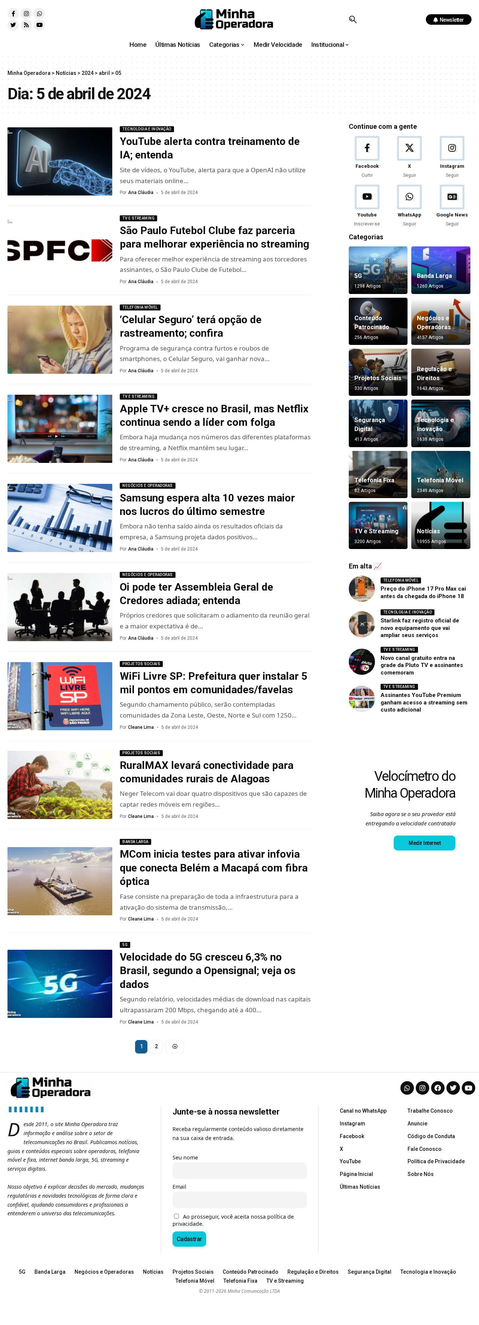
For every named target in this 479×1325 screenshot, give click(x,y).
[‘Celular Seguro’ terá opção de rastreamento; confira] (59, 340)
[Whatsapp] (39, 13)
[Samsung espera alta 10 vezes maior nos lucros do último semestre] (59, 518)
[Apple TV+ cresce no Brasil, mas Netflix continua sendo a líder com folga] (59, 429)
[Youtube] (39, 25)
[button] (352, 19)
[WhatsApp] (409, 206)
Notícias (428, 531)
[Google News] (452, 206)
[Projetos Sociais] (378, 372)
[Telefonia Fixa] (378, 474)
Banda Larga (135, 842)
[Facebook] (367, 157)
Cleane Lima (141, 727)
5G (125, 945)
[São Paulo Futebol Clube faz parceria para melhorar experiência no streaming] (59, 250)
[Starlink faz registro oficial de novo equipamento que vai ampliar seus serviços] (362, 624)
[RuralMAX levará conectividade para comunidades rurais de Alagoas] (59, 785)
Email (179, 1186)
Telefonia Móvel (140, 307)
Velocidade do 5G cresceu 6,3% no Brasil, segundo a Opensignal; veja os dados (208, 971)
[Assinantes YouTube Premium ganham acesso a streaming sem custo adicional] (362, 699)
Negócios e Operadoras (147, 485)
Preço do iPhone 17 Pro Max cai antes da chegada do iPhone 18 (423, 592)
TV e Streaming (138, 218)
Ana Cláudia (140, 192)
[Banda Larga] (440, 270)
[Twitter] (13, 25)
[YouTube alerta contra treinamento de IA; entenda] (59, 161)
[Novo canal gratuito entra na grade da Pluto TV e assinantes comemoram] (362, 662)
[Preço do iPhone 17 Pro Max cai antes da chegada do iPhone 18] (362, 589)
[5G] (378, 270)
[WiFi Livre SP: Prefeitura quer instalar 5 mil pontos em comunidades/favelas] (59, 696)
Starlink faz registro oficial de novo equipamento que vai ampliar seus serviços (420, 628)
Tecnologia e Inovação (146, 129)
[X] (409, 157)
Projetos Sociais (141, 664)
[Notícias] (440, 525)
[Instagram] (26, 13)
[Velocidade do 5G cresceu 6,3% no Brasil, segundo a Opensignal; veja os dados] (59, 984)
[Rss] (26, 25)
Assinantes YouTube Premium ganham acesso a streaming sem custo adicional (424, 702)
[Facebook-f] (13, 13)
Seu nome (185, 1157)
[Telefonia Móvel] (440, 474)
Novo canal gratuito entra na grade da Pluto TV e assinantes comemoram (422, 665)
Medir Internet (424, 843)
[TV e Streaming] (378, 525)
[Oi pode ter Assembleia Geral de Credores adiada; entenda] (59, 607)
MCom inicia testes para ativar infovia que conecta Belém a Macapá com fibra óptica (214, 868)
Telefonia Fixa (374, 480)
